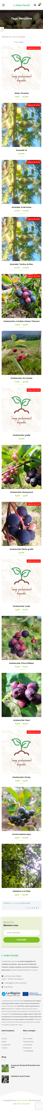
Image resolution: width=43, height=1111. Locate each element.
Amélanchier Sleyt (21, 720)
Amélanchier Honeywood (21, 492)
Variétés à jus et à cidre (20, 1076)
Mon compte (27, 1038)
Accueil (4, 1038)
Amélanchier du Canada (21, 378)
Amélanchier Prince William (21, 663)
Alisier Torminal (22, 93)
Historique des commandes (28, 1043)
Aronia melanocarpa (21, 834)
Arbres (4, 1042)
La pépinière (6, 1045)
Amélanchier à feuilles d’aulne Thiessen (22, 321)
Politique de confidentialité (28, 1049)
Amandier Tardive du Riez (21, 264)
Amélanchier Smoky (21, 777)
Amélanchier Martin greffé (21, 549)
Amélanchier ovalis (21, 606)
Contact (4, 1048)
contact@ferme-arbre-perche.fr (15, 983)
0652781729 (8, 987)
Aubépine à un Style (22, 891)
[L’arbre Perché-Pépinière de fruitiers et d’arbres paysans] (21, 5)
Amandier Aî (21, 150)
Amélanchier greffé (21, 435)
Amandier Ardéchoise (21, 207)
